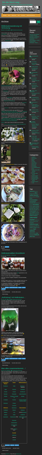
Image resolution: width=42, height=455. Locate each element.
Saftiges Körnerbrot (35, 111)
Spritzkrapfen (34, 58)
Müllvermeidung (5, 294)
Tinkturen (23, 287)
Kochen (33, 172)
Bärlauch (3, 122)
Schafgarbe (3, 111)
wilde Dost (6, 107)
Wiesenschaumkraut (11, 124)
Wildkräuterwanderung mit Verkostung (11, 27)
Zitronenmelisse (14, 422)
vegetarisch (32, 230)
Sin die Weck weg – (11, 2)
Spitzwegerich (10, 97)
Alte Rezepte (34, 158)
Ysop (14, 412)
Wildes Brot (35, 83)
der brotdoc (35, 61)
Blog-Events (14, 15)
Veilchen (5, 124)
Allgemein (33, 157)
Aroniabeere (23, 389)
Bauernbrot (36, 191)
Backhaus (32, 191)
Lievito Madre (33, 211)
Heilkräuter (7, 287)
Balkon (33, 160)
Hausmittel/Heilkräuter (6, 249)
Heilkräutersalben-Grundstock (13, 253)
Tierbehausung (32, 225)
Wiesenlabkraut (5, 118)
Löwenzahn (17, 124)
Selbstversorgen (34, 224)
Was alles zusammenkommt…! (13, 368)
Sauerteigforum (4, 34)
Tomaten (35, 227)
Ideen (33, 168)
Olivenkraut (6, 403)
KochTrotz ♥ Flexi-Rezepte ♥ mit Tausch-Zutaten (34, 144)
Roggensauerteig (35, 221)
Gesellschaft (32, 202)
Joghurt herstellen (36, 206)
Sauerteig (32, 222)
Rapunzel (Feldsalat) (17, 118)
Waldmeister (11, 118)
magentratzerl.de (36, 97)
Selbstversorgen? (5, 450)
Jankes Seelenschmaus (33, 122)
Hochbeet (36, 204)
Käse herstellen (34, 209)
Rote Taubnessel (5, 112)
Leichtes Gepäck (35, 175)
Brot (34, 193)
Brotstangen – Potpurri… (34, 42)
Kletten (25, 117)
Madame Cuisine (36, 130)
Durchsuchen (32, 19)
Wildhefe (36, 235)
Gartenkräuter (7, 445)
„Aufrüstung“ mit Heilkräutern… (13, 297)
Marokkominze (13, 416)
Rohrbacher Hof (8, 40)
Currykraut (14, 405)
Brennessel (24, 102)
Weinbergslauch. (15, 120)
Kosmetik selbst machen (13, 287)
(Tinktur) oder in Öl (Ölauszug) (9, 100)
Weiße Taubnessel (19, 112)
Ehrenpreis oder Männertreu (6, 85)
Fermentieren (34, 166)
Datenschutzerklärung (31, 15)
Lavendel (14, 439)
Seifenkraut (14, 435)
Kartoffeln (31, 207)
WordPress (8, 453)
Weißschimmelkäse (33, 233)
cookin (34, 114)
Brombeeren (24, 412)
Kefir (33, 207)
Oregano (14, 403)
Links (19, 15)
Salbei (6, 389)
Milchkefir (32, 214)
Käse (31, 209)
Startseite (4, 15)
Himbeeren (23, 410)
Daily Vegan (35, 136)
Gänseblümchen (23, 124)
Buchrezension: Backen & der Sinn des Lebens (35, 86)
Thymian (5, 391)
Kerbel (14, 414)
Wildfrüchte (12, 445)
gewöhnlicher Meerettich (5, 119)
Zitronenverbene (14, 424)
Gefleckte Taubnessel (12, 112)
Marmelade (37, 212)
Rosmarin (14, 389)
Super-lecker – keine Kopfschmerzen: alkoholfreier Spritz (35, 117)
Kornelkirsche (22, 391)
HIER (18, 272)
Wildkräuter (7, 246)
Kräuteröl (19, 287)
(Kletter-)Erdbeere (22, 416)
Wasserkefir (32, 231)
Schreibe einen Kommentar (17, 30)
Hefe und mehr (35, 66)
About (9, 15)
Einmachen (34, 165)
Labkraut (5, 414)
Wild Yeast (32, 236)
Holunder (5, 396)
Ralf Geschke (18, 453)
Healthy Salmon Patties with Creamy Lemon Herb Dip (35, 105)
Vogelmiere (23, 118)
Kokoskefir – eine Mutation (34, 36)
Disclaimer (23, 15)
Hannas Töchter (35, 109)
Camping (33, 161)
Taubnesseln (24, 111)
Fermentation (33, 200)
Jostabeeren (23, 414)
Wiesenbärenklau (9, 111)
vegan (33, 182)
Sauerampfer (5, 416)
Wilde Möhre (14, 111)
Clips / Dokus (34, 162)
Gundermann (3, 120)
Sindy (10, 30)
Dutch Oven (34, 164)
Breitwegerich (5, 90)
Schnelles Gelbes (35, 74)
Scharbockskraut (13, 119)
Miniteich (37, 214)
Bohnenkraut (14, 407)
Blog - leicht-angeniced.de (33, 91)
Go (38, 21)
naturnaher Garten (16, 448)
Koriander (14, 399)
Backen (33, 159)
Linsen (37, 211)
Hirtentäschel (8, 120)
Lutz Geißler (32, 212)
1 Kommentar (13, 255)
